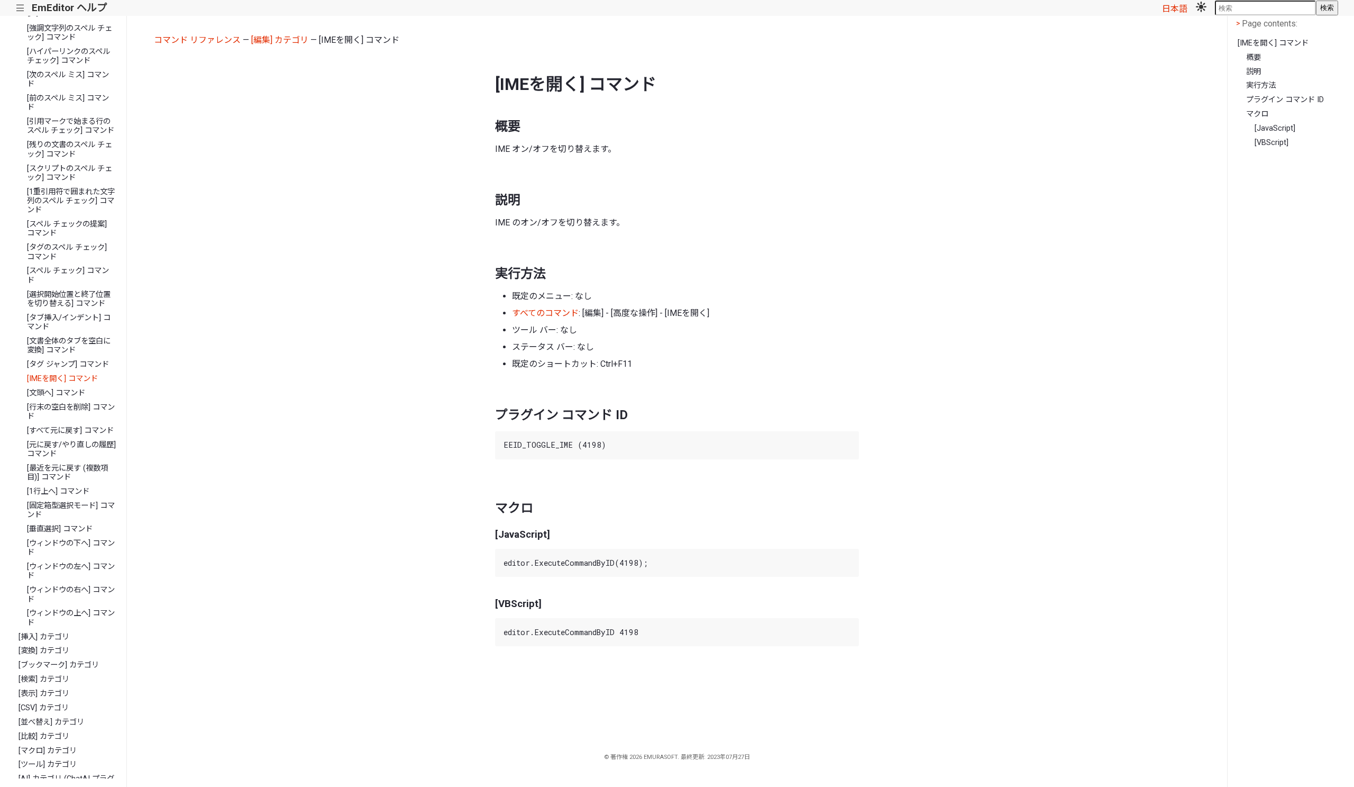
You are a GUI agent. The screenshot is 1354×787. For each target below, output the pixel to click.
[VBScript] (1271, 142)
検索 (1327, 8)
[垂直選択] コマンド (60, 528)
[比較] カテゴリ (44, 736)
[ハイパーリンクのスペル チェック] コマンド (68, 56)
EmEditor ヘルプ (69, 8)
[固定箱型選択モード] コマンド (71, 510)
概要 (1253, 57)
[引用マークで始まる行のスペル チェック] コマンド (70, 126)
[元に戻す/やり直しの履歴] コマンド (71, 449)
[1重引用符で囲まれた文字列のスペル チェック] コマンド (71, 201)
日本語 (1174, 9)
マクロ (1257, 114)
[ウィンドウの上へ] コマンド (71, 618)
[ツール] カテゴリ (48, 764)
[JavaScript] (1275, 128)
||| (20, 8)
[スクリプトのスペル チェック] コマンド (69, 173)
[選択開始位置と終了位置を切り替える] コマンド (69, 299)
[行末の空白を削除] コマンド (71, 412)
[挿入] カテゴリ (44, 636)
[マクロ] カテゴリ (48, 750)
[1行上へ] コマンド (58, 491)
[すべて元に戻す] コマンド (70, 430)
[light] (1201, 8)
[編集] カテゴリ (279, 40)
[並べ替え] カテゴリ (51, 722)
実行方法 (1261, 85)
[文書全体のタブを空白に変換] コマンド (69, 346)
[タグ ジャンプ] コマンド (68, 364)
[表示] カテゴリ (44, 693)
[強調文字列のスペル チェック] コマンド (69, 33)
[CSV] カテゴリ (44, 707)
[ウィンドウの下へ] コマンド (71, 548)
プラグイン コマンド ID (1285, 99)
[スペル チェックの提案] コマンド (67, 229)
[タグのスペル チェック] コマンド (67, 252)
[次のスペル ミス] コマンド (68, 79)
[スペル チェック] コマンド (68, 275)
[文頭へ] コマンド (56, 392)
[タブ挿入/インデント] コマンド (69, 322)
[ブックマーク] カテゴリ (59, 665)
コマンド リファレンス (197, 40)
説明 (1253, 71)
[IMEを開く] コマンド (62, 378)
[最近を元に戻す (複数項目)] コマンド (67, 473)
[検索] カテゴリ (44, 679)
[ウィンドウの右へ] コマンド (71, 594)
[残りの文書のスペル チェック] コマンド (69, 149)
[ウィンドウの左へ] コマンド (71, 571)
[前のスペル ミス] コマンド (68, 103)
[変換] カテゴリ (44, 650)
